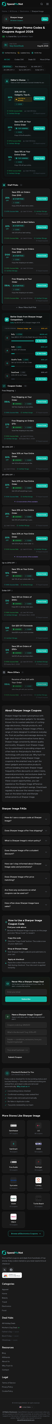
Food (4, 1310)
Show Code (39, 98)
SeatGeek (15, 372)
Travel (4, 1302)
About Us (6, 1361)
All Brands (6, 1357)
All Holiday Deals (8, 1323)
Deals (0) (31, 59)
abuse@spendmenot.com (25, 1420)
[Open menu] (47, 3)
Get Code (42, 341)
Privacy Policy (7, 1387)
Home (4, 11)
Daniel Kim (12, 36)
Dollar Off (39, 70)
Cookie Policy (7, 1391)
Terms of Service (8, 1383)
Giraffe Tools (16, 360)
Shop (45, 19)
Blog (4, 1353)
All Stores (13, 11)
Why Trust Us (7, 1366)
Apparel (5, 1289)
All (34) (7, 59)
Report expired (40, 113)
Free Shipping (21, 66)
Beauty (5, 1298)
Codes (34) (19, 59)
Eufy (13, 334)
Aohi (13, 347)
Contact (5, 1370)
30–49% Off (36, 66)
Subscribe (26, 999)
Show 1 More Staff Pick (27, 307)
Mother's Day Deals (9, 1328)
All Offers (7, 66)
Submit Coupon (15, 1057)
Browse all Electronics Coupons (24, 1234)
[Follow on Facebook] (11, 1269)
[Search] (41, 4)
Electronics (24, 11)
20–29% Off (9, 70)
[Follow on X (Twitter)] (4, 1269)
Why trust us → (23, 1086)
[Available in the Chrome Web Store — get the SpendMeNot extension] (26, 1275)
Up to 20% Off (25, 70)
